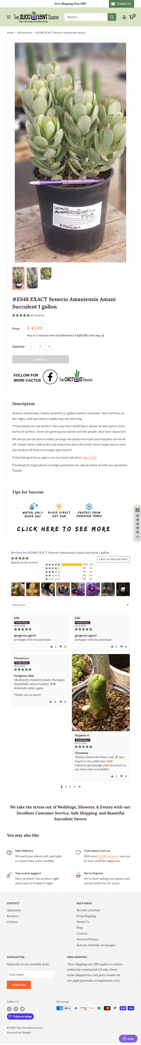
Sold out (40, 359)
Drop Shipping (86, 916)
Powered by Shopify (19, 1032)
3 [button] (70, 786)
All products (25, 32)
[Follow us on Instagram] (15, 1008)
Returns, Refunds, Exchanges (96, 945)
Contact (12, 922)
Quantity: (18, 346)
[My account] (124, 17)
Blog (80, 927)
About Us (83, 922)
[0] (131, 17)
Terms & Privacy (87, 939)
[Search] (112, 17)
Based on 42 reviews (24, 562)
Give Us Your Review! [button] (113, 559)
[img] (40, 629)
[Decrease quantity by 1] (31, 346)
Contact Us (124, 3)
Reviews (12, 916)
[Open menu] (8, 17)
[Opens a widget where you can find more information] (128, 1039)
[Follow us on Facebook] (9, 1008)
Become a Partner (88, 910)
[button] (21, 315)
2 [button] (66, 786)
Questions (14, 910)
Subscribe (19, 985)
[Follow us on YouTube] (22, 1008)
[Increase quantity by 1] (49, 346)
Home (10, 32)
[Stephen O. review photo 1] (101, 692)
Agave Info (90, 457)
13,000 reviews (108, 856)
